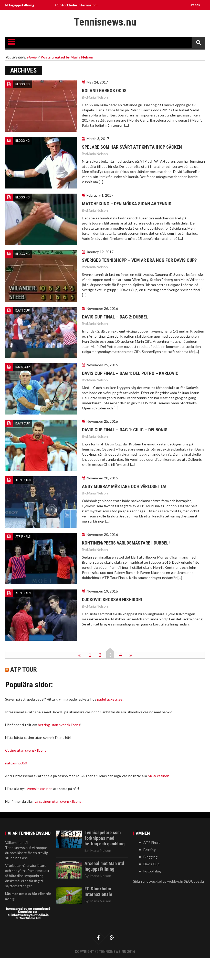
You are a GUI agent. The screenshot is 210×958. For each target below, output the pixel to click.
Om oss (195, 5)
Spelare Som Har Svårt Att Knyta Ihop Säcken (132, 147)
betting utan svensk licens (59, 725)
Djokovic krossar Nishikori (112, 599)
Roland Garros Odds (104, 90)
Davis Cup (22, 310)
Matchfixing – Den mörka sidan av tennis (126, 203)
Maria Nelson (97, 97)
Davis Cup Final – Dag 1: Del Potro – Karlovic (130, 373)
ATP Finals (23, 480)
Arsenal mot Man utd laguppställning (104, 866)
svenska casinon (39, 788)
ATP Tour (23, 669)
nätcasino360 (16, 763)
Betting (149, 849)
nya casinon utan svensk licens (57, 801)
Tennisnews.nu (105, 22)
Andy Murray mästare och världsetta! (124, 486)
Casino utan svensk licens (25, 750)
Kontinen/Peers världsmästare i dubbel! (126, 543)
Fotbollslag (152, 871)
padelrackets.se (109, 699)
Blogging (22, 84)
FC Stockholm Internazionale (59, 5)
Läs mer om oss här (21, 893)
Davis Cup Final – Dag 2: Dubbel (115, 317)
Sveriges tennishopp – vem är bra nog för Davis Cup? (139, 260)
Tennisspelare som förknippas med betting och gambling (104, 838)
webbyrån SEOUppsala (185, 881)
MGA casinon (158, 776)
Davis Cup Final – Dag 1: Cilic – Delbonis (124, 429)
